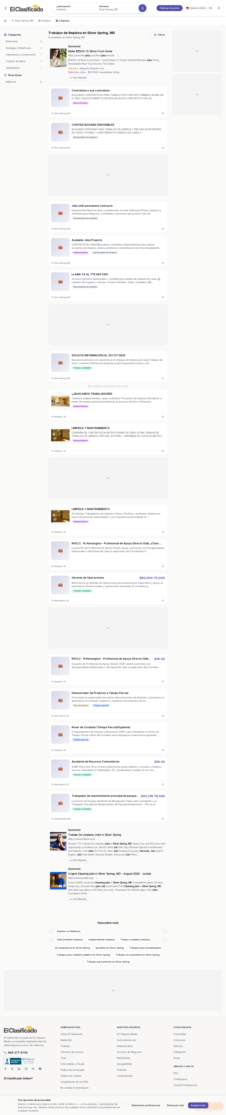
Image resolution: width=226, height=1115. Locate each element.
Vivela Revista (124, 1075)
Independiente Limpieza (102, 939)
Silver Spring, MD (24, 20)
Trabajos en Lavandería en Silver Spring (137, 954)
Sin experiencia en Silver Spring (72, 947)
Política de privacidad (72, 1069)
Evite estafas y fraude (72, 1063)
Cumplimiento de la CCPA (74, 1081)
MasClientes (123, 1058)
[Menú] (5, 8)
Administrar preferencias (146, 1105)
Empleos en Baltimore (69, 931)
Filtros (161, 34)
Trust (63, 1058)
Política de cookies (71, 1075)
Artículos (178, 1046)
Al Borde (121, 1069)
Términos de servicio (72, 1052)
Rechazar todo (175, 1105)
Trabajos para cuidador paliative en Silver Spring (83, 954)
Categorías (179, 1052)
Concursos (179, 1040)
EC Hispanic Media (127, 1034)
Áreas (177, 1058)
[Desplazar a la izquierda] (51, 931)
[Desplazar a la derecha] (165, 931)
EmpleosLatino (125, 1046)
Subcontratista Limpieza (70, 939)
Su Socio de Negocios (129, 1052)
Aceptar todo (198, 1105)
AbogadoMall (124, 1063)
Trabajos (65, 1046)
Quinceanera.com (126, 1040)
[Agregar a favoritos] (163, 113)
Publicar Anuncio (169, 8)
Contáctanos (180, 1079)
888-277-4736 (17, 1052)
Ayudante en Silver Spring (109, 947)
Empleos (46, 20)
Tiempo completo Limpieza (135, 939)
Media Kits (66, 1040)
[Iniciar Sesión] (218, 8)
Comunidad (180, 1034)
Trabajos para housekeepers (145, 947)
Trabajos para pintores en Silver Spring (108, 961)
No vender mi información (75, 1087)
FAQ (176, 1073)
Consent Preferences (185, 1085)
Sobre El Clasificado (72, 1034)
